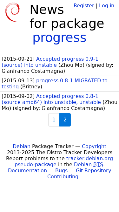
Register (84, 6)
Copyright (94, 146)
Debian (21, 146)
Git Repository (93, 171)
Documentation (27, 171)
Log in (106, 6)
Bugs (61, 171)
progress (59, 37)
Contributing (62, 177)
